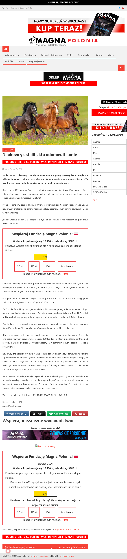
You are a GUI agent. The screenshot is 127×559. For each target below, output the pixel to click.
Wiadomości (11, 55)
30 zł (20, 266)
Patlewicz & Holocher (51, 55)
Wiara (111, 55)
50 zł (34, 266)
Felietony (29, 55)
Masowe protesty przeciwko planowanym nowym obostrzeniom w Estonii (67, 547)
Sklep (21, 61)
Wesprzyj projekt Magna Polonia (63, 83)
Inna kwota (67, 266)
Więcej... (95, 199)
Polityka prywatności (39, 555)
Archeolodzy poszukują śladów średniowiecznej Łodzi (20, 547)
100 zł (49, 266)
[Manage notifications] (8, 550)
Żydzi (69, 55)
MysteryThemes (67, 555)
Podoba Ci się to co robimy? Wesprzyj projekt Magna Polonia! (45, 162)
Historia (99, 55)
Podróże (9, 61)
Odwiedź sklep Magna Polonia (63, 76)
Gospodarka (84, 55)
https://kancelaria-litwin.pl (67, 529)
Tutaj (65, 274)
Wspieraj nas (35, 61)
